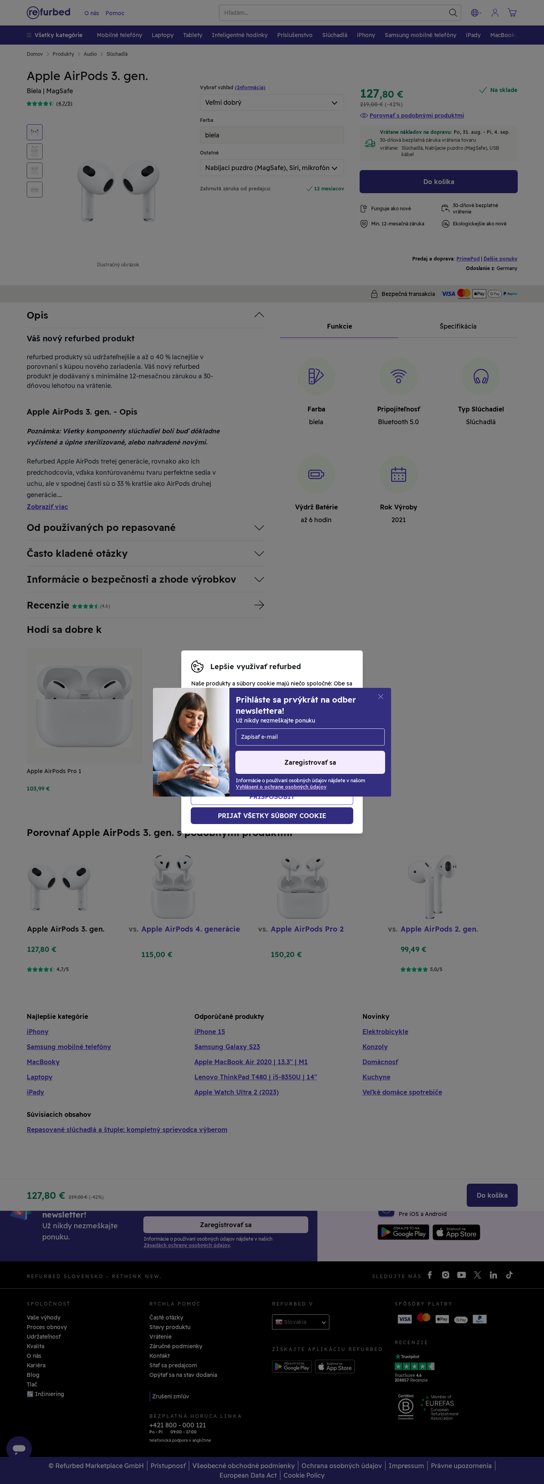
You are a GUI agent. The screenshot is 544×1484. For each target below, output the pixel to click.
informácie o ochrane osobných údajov (245, 750)
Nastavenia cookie (310, 733)
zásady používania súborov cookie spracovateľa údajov (267, 758)
